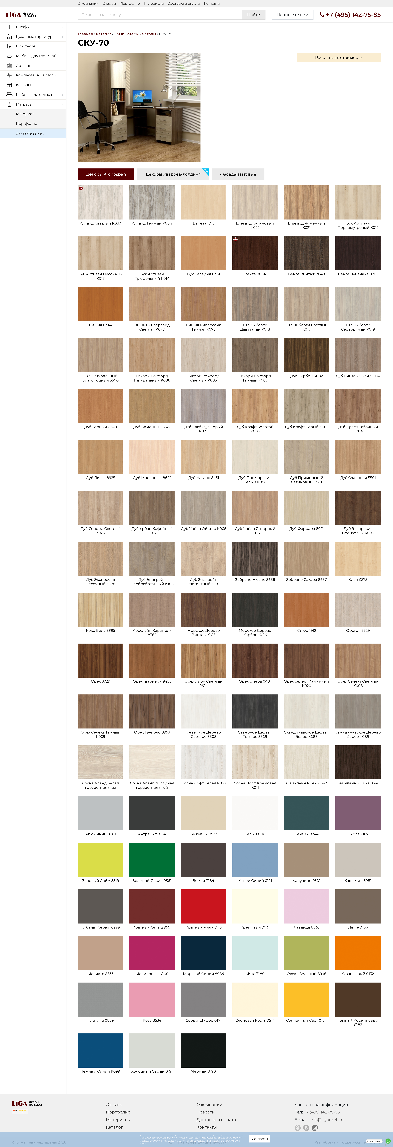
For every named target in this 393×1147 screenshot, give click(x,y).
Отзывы (109, 4)
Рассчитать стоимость (338, 57)
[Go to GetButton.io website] (388, 1145)
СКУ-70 (139, 107)
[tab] (106, 174)
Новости (205, 1112)
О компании (88, 4)
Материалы (154, 4)
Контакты (212, 4)
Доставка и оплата (184, 4)
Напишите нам (292, 14)
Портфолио (130, 4)
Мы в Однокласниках (298, 1128)
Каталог (114, 1127)
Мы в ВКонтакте (306, 1128)
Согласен (260, 1139)
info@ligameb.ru (326, 1119)
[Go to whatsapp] (388, 1141)
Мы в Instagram (315, 1128)
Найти (253, 14)
